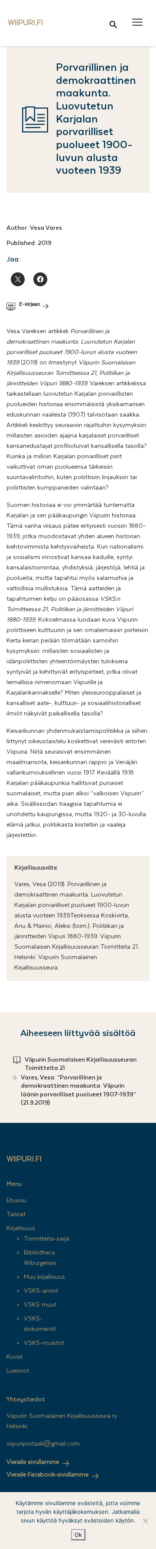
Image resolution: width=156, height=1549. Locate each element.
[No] (145, 1520)
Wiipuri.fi (24, 1159)
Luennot (17, 1370)
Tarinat (16, 1214)
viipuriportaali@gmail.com (43, 1443)
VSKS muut (40, 1304)
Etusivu (16, 1200)
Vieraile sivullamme (32, 1462)
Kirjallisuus (20, 1228)
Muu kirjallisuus (44, 1277)
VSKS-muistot (44, 1343)
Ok (78, 1534)
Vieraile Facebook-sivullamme (47, 1474)
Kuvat (14, 1357)
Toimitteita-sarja (46, 1238)
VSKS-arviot (41, 1291)
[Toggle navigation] (137, 22)
